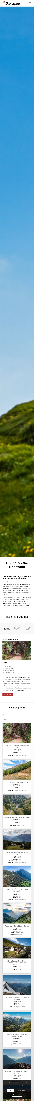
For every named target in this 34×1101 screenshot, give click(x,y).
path (3, 686)
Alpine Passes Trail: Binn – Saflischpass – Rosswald (17, 962)
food (9, 601)
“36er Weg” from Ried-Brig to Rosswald (17, 890)
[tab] (6, 630)
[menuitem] (29, 3)
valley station (11, 592)
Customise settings (21, 1090)
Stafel (11, 683)
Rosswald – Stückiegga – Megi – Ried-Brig (17, 1072)
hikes (8, 582)
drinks (15, 601)
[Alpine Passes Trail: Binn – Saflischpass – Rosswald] (17, 948)
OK (10, 1090)
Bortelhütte (16, 599)
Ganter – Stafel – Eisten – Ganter (17, 817)
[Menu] (29, 3)
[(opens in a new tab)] (17, 733)
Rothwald (17, 605)
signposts (23, 677)
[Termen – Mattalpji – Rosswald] (17, 770)
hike (3, 690)
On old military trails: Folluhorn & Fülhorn (17, 999)
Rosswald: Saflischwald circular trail (17, 853)
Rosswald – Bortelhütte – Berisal (17, 926)
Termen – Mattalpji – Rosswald (17, 782)
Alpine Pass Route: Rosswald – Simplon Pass (17, 1035)
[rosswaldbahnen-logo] (14, 3)
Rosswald (5, 584)
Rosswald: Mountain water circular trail (17, 746)
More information (17, 1094)
